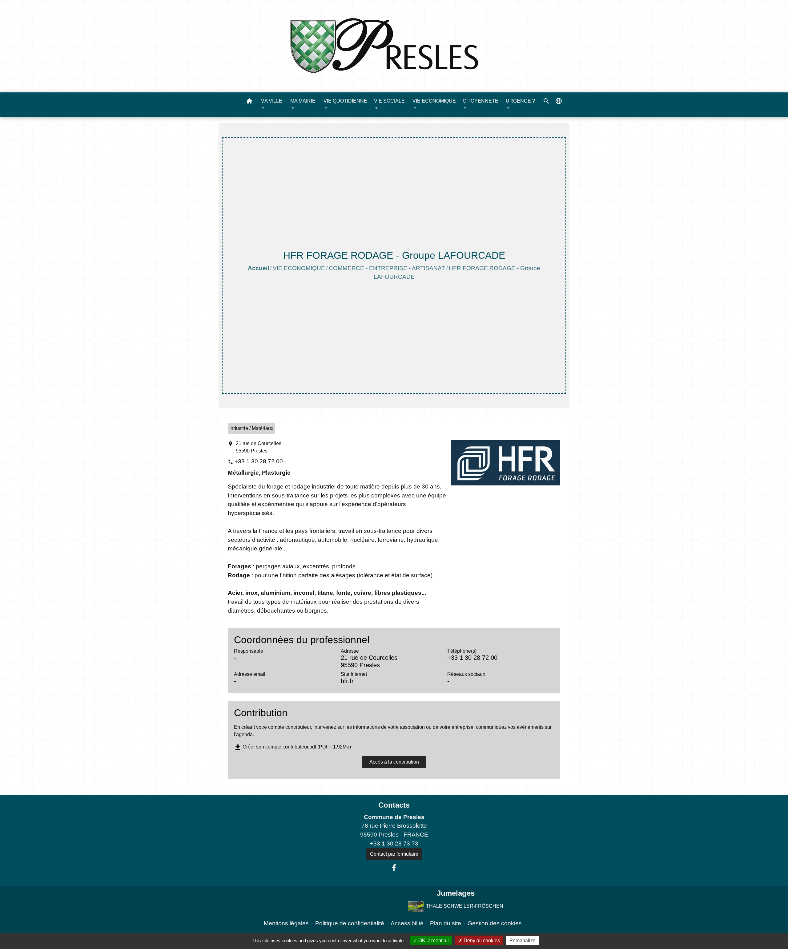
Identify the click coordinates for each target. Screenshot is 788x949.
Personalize (522, 940)
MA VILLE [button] (271, 100)
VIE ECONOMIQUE (299, 268)
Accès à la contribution (394, 761)
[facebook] (394, 868)
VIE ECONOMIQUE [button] (434, 100)
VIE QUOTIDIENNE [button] (345, 100)
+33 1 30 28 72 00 (259, 461)
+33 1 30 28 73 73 (394, 843)
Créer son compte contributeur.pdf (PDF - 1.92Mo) (292, 746)
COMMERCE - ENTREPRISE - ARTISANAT (387, 268)
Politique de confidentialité (349, 923)
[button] (249, 102)
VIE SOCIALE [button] (389, 100)
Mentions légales (286, 923)
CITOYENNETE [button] (480, 100)
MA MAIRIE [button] (303, 100)
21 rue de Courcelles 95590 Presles (258, 447)
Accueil (258, 268)
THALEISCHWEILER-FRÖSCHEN (464, 905)
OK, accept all (433, 940)
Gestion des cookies (495, 923)
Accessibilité (407, 923)
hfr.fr (347, 681)
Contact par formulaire (394, 854)
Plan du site (445, 923)
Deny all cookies (481, 940)
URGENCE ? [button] (520, 100)
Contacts (394, 805)
